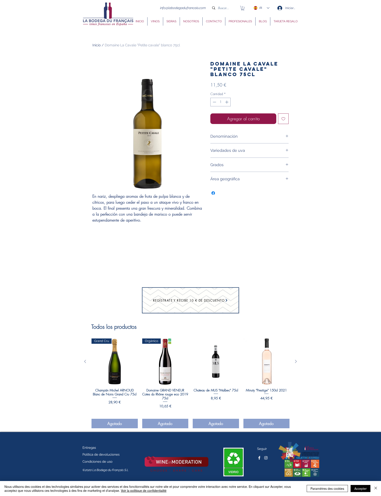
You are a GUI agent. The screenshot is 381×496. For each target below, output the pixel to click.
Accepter (360, 488)
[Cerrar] (375, 488)
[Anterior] (85, 361)
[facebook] (259, 458)
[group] (190, 383)
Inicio (96, 45)
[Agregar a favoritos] (283, 118)
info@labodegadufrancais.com (183, 8)
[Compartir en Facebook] (213, 193)
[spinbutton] (220, 102)
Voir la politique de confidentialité (143, 490)
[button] (242, 8)
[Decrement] (214, 102)
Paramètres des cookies (327, 488)
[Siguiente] (296, 361)
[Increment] (227, 102)
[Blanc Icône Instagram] (266, 458)
